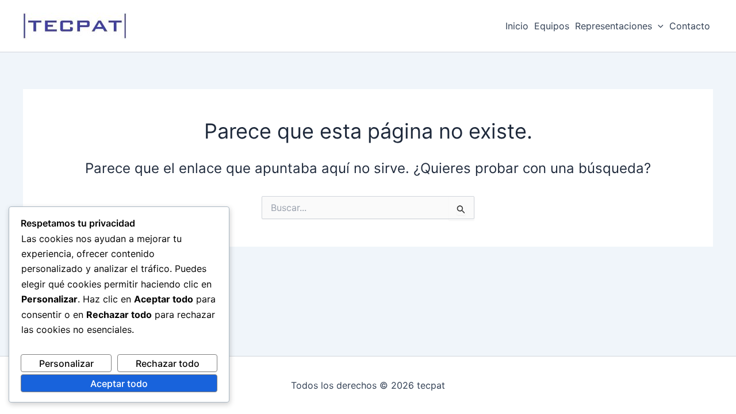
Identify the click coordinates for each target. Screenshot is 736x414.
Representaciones (613, 26)
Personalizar (66, 363)
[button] (658, 26)
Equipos (551, 26)
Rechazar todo (168, 363)
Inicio (516, 26)
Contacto (689, 26)
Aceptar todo (119, 383)
